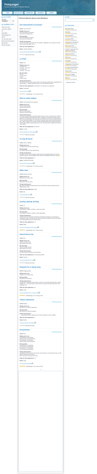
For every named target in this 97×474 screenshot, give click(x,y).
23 (26, 374)
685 (39, 465)
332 (34, 415)
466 (50, 433)
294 (61, 408)
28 (36, 374)
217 (26, 399)
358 (61, 417)
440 (23, 431)
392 (23, 424)
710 (20, 470)
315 (31, 413)
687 (45, 465)
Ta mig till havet (26, 139)
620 (37, 456)
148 (56, 388)
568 (26, 449)
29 (38, 374)
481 (48, 436)
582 (20, 452)
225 (48, 399)
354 (50, 417)
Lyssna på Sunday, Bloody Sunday (29, 227)
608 (48, 454)
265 (26, 406)
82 (61, 379)
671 (45, 463)
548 (56, 445)
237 (37, 402)
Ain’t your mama (69, 39)
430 (39, 429)
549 (59, 445)
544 (45, 445)
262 (61, 404)
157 (37, 390)
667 (34, 463)
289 (48, 408)
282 (28, 408)
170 (28, 392)
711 (23, 470)
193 (48, 395)
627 (56, 456)
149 (59, 388)
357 (59, 417)
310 (61, 411)
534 (61, 443)
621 (39, 456)
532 (56, 443)
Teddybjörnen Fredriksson (72, 42)
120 (23, 386)
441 (26, 431)
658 (53, 461)
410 (28, 427)
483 (53, 436)
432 (45, 429)
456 (23, 433)
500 (56, 438)
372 (56, 420)
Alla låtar (4, 19)
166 (61, 390)
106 (28, 383)
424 (23, 429)
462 (39, 433)
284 (34, 408)
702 (42, 468)
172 (34, 392)
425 (26, 429)
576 (48, 449)
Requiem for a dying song (30, 267)
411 (31, 427)
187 (31, 395)
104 (23, 383)
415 (42, 427)
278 (61, 406)
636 (37, 459)
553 (26, 447)
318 (39, 413)
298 (28, 411)
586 (31, 452)
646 (20, 461)
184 (23, 395)
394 (28, 424)
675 (56, 463)
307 (53, 411)
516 (56, 440)
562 (50, 447)
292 (56, 408)
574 (42, 449)
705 (50, 468)
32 (44, 374)
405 (59, 424)
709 (61, 468)
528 (45, 443)
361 (26, 420)
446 (39, 431)
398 (39, 424)
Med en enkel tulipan (28, 98)
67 (30, 379)
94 (42, 381)
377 (26, 422)
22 (24, 374)
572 (37, 449)
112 (44, 383)
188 (34, 395)
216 (23, 399)
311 (20, 413)
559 (42, 447)
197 (59, 395)
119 (20, 386)
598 (20, 454)
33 (47, 374)
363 (31, 420)
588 (37, 452)
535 (20, 445)
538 (28, 445)
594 (53, 452)
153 (26, 390)
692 (59, 465)
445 (37, 431)
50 (38, 376)
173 (37, 392)
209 (48, 397)
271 (42, 406)
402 (50, 424)
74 (44, 379)
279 (20, 408)
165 (59, 390)
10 (43, 372)
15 (53, 372)
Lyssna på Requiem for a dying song (29, 293)
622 (42, 456)
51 (40, 376)
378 (28, 422)
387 (53, 422)
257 (48, 404)
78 (53, 379)
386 (50, 422)
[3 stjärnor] (22, 54)
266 (28, 406)
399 (42, 424)
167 (20, 392)
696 (26, 468)
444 (34, 431)
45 (28, 376)
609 (50, 454)
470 (61, 433)
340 (56, 415)
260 (56, 404)
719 (45, 470)
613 (61, 454)
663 (23, 463)
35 (51, 374)
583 (23, 452)
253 (37, 404)
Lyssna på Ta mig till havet (26, 163)
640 (48, 459)
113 (47, 383)
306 (50, 411)
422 (61, 427)
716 (37, 470)
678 (20, 465)
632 (26, 459)
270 (39, 406)
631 (23, 459)
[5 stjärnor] (24, 54)
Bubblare (29, 12)
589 (39, 452)
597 (61, 452)
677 (61, 463)
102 (61, 381)
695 (23, 468)
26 (32, 374)
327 (20, 415)
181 (59, 392)
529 (48, 443)
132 (56, 386)
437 (59, 429)
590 (42, 452)
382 (39, 422)
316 (34, 413)
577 (50, 449)
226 (50, 399)
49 (36, 376)
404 (56, 424)
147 (53, 388)
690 (53, 465)
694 (20, 468)
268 (34, 406)
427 (31, 429)
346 (28, 417)
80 (57, 379)
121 (26, 386)
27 (34, 374)
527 (42, 443)
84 (22, 381)
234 (28, 402)
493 (37, 438)
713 (28, 470)
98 (51, 381)
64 (24, 379)
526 (39, 443)
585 (28, 452)
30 (40, 374)
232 (23, 402)
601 (28, 454)
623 (45, 456)
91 (36, 381)
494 (39, 438)
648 (26, 461)
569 (28, 449)
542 (39, 445)
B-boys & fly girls (6, 45)
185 (26, 395)
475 (31, 436)
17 (57, 372)
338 (50, 415)
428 (34, 429)
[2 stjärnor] (21, 54)
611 (56, 454)
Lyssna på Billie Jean (25, 194)
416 (45, 427)
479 (42, 436)
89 (32, 381)
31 (42, 374)
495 (42, 438)
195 (53, 395)
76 (49, 379)
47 (32, 376)
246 (61, 402)
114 (50, 383)
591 (45, 452)
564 (56, 447)
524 (34, 443)
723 (56, 470)
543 (42, 445)
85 (24, 381)
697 (28, 468)
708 (59, 468)
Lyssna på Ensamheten (26, 363)
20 (19, 374)
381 (37, 422)
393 (26, 424)
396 (34, 424)
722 (53, 470)
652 (37, 461)
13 (49, 372)
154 (28, 390)
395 (31, 424)
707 (56, 468)
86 (26, 381)
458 (28, 433)
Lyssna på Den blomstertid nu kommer (29, 52)
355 (53, 417)
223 (42, 399)
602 (31, 454)
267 (31, 406)
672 (48, 463)
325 (58, 413)
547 (53, 445)
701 (39, 468)
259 (53, 404)
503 (20, 440)
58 (55, 376)
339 (53, 415)
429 (37, 429)
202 (28, 397)
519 (20, 443)
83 (19, 381)
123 (31, 386)
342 (61, 415)
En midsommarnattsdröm (71, 67)
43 (24, 376)
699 (34, 468)
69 (34, 379)
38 (57, 374)
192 (45, 395)
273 (48, 406)
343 (20, 417)
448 (45, 431)
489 (26, 438)
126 (39, 386)
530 (50, 443)
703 (45, 468)
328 (23, 415)
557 (37, 447)
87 (28, 381)
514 (50, 440)
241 (48, 402)
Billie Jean (24, 170)
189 (37, 395)
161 (48, 390)
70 (36, 379)
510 (39, 440)
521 (26, 443)
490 (28, 438)
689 (50, 465)
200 (23, 397)
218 (28, 399)
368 (45, 420)
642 (53, 459)
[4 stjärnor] (23, 54)
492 (34, 438)
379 (31, 422)
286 (39, 408)
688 (48, 465)
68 (32, 379)
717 (39, 470)
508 (34, 440)
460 (34, 433)
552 (23, 447)
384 (45, 422)
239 (42, 402)
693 (61, 465)
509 (37, 440)
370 (50, 420)
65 (26, 379)
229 (59, 399)
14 (51, 372)
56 (51, 376)
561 (48, 447)
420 (56, 427)
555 (31, 447)
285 (37, 408)
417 (47, 427)
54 (47, 376)
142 (39, 388)
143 (42, 388)
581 (61, 449)
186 (28, 395)
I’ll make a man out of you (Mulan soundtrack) (71, 49)
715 (34, 470)
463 (42, 433)
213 (58, 397)
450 (50, 431)
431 (42, 429)
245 (59, 402)
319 (42, 413)
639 (45, 459)
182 (61, 392)
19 (61, 372)
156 (34, 390)
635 (34, 459)
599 (23, 454)
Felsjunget (11, 4)
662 (20, 463)
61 (61, 376)
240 (45, 402)
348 (34, 417)
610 (53, 454)
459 (31, 433)
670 (42, 463)
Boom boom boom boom (8, 41)
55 (49, 376)
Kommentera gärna (57, 27)
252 (34, 404)
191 (42, 395)
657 (50, 461)
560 (45, 447)
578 (53, 449)
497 (48, 438)
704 (48, 468)
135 (20, 388)
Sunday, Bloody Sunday (29, 202)
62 (19, 379)
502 (61, 438)
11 (45, 372)
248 (23, 404)
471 (20, 436)
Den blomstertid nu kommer (31, 25)
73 (42, 379)
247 (20, 404)
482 (50, 436)
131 (53, 386)
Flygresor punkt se (70, 54)
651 (34, 461)
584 (26, 452)
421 (58, 427)
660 (59, 461)
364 (34, 420)
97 (49, 381)
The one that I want (6, 39)
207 (42, 397)
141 (37, 388)
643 (56, 459)
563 (53, 447)
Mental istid (4, 43)
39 (59, 374)
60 (59, 376)
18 (59, 372)
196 (56, 395)
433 (48, 429)
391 (20, 424)
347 (31, 417)
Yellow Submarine (27, 300)
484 (56, 436)
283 (31, 408)
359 (20, 420)
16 (55, 372)
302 (39, 411)
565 (59, 447)
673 (50, 463)
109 (37, 383)
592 (48, 452)
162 (50, 390)
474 (28, 436)
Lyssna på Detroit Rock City (27, 260)
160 (45, 390)
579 (56, 449)
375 (20, 422)
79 (55, 379)
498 (50, 438)
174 (39, 392)
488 (23, 438)
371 (53, 420)
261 (59, 404)
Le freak (23, 59)
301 (37, 411)
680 (26, 465)
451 (53, 431)
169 (26, 392)
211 (53, 397)
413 (37, 427)
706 (53, 468)
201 (26, 397)
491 (31, 438)
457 (26, 433)
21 (22, 374)
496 (45, 438)
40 (61, 374)
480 (45, 436)
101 (58, 381)
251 (31, 404)
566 (20, 449)
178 (50, 392)
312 (23, 413)
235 (31, 402)
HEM (7, 12)
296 (23, 411)
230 (61, 399)
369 (48, 420)
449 (48, 431)
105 (26, 383)
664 (26, 463)
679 (23, 465)
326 (61, 413)
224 (45, 399)
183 (20, 395)
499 (53, 438)
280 (23, 408)
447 (42, 431)
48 (34, 376)
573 (39, 449)
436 (56, 429)
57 (53, 376)
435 (53, 429)
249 (26, 404)
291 (53, 408)
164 (56, 390)
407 (20, 427)
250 (28, 404)
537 (26, 445)
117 (58, 383)
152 (23, 390)
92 (38, 381)
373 (59, 420)
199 (20, 397)
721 (50, 470)
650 (31, 461)
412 (34, 427)
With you (67, 78)
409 (26, 427)
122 (28, 386)
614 (20, 456)
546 (50, 445)
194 (50, 395)
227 (53, 399)
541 (37, 445)
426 (28, 429)
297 (26, 411)
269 (37, 406)
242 (50, 402)
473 (26, 436)
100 (56, 381)
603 (34, 454)
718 (42, 470)
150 (61, 388)
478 (39, 436)
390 (61, 422)
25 (30, 374)
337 (48, 415)
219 (31, 399)
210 (50, 397)
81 (59, 379)
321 (47, 413)
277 (59, 406)
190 (39, 395)
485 (59, 436)
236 (34, 402)
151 (20, 390)
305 (48, 411)
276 (56, 406)
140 (34, 388)
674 (53, 463)
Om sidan (40, 12)
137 (26, 388)
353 (48, 417)
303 (42, 411)
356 (56, 417)
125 (37, 386)
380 (34, 422)
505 (26, 440)
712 (26, 470)
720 (47, 470)
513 (47, 440)
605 (39, 454)
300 (34, 411)
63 (22, 379)
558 (39, 447)
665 (28, 463)
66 (28, 379)
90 (34, 381)
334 (39, 415)
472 (23, 436)
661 (61, 461)
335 (42, 415)
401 (48, 424)
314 (28, 413)
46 (30, 376)
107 (31, 383)
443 (31, 431)
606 (42, 454)
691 (56, 465)
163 (53, 390)
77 (51, 379)
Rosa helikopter (69, 35)
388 (56, 422)
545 (48, 445)
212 (56, 397)
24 (28, 374)
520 (23, 443)
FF (2, 31)
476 (34, 436)
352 (45, 417)
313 (26, 413)
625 (50, 456)
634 (31, 459)
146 (50, 388)
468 (56, 433)
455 (20, 433)
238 (39, 402)
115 (52, 383)
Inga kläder (4, 33)
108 (34, 383)
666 (31, 463)
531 (53, 443)
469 (59, 433)
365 (37, 420)
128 (45, 386)
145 (48, 388)
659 (56, 461)
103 (20, 383)
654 (42, 461)
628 (59, 456)
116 (55, 383)
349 (37, 417)
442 (28, 431)
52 (42, 376)
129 (47, 386)
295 (20, 411)
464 (45, 433)
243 (53, 402)
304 (45, 411)
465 (48, 433)
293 (59, 408)
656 (48, 461)
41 (19, 376)
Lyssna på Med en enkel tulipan (28, 132)
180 (56, 392)
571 (34, 449)
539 (31, 445)
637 (39, 459)
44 (26, 376)
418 (50, 427)
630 (20, 459)
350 (39, 417)
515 (53, 440)
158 (39, 390)
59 (57, 376)
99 (53, 381)
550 (61, 445)
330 (28, 415)
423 (20, 429)
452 (56, 431)
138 (28, 388)
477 (37, 436)
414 (39, 427)
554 (28, 447)
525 (37, 443)
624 (48, 456)
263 (20, 406)
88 (30, 381)
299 (31, 411)
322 (50, 413)
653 (39, 461)
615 (23, 456)
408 (23, 427)
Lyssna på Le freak (24, 91)
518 (61, 440)
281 (26, 408)
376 (23, 422)
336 (45, 415)
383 (42, 422)
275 (53, 406)
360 (23, 420)
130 (50, 386)
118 (60, 383)
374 (61, 420)
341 (59, 415)
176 (45, 392)
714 (31, 470)
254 (39, 404)
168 (23, 392)
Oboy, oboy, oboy (69, 45)
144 (45, 388)
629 (61, 456)
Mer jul (3, 37)
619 (34, 456)
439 (20, 431)
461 (37, 433)
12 (47, 372)
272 (45, 406)
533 (59, 443)
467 (53, 433)
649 (28, 461)
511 (42, 440)
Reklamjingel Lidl (6, 35)
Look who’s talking (6, 29)
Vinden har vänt (6, 27)
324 (56, 413)
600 (26, 454)
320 (45, 413)
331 (31, 415)
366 (39, 420)
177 (48, 392)
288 (45, 408)
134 (61, 386)
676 (59, 463)
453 (59, 431)
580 (59, 449)
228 (56, 399)
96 (47, 381)
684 (37, 465)
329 (26, 415)
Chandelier (68, 60)
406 (61, 424)
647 (23, 461)
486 (61, 436)
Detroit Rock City (26, 234)
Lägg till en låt (19, 12)
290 (50, 408)
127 (42, 386)
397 (37, 424)
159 (42, 390)
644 (59, 459)
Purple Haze (68, 71)
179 (53, 392)
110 (39, 383)
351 (42, 417)
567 (23, 449)
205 (37, 397)
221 (37, 399)
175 (42, 392)
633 (28, 459)
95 (44, 381)
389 (59, 422)
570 (31, 449)
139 (31, 388)
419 (53, 427)
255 (42, 404)
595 (56, 452)
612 (58, 454)
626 (53, 456)
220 (34, 399)
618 (31, 456)
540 (34, 445)
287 (42, 408)
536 (23, 445)
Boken (51, 12)
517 (58, 440)
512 (45, 440)
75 (47, 379)
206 (39, 397)
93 (40, 381)
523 (31, 443)
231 (20, 402)
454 (61, 431)
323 (53, 413)
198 (61, 395)
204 (34, 397)
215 (20, 399)
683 (34, 465)
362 (28, 420)
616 (26, 456)
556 (34, 447)
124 (34, 386)
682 (31, 465)
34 (49, 374)
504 (23, 440)
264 (23, 406)
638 (42, 459)
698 (31, 468)
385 (48, 422)
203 (31, 397)
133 (58, 386)
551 (20, 447)
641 (50, 459)
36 (53, 374)
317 (37, 413)
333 (37, 415)
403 (53, 424)
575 (45, 449)
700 (37, 468)
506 (28, 440)
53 (44, 376)
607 (45, 454)
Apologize (67, 32)
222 (39, 399)
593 (50, 452)
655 (45, 461)
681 (28, 465)
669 (39, 463)
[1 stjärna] (20, 54)
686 (42, 465)
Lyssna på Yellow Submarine (27, 323)
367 (42, 420)
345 (26, 417)
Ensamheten (25, 330)
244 (56, 402)
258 (50, 404)
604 (37, 454)
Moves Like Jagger (70, 74)
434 (50, 429)
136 (23, 388)
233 (26, 402)
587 (34, 452)
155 (31, 390)
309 (59, 411)
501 (59, 438)
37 (55, 374)
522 (28, 443)
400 (45, 424)
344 (23, 417)
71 (38, 379)
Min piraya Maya (69, 28)
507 (31, 440)
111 (42, 383)
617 (28, 456)
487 (20, 438)
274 (50, 406)
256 (45, 404)
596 (59, 452)
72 (40, 379)
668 (37, 463)
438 (61, 429)
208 (45, 397)
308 (56, 411)
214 (61, 397)
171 (31, 392)
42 (22, 376)
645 (61, 459)
